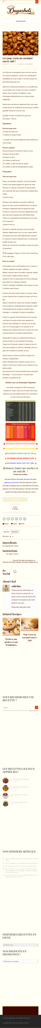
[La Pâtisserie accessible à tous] (20, 14)
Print (22, 524)
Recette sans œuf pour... (19, 787)
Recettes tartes (16, 492)
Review (15, 532)
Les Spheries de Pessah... (19, 779)
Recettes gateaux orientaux (22, 489)
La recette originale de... (19, 802)
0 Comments (29, 64)
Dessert (15, 560)
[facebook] (3, 1)
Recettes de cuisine (29, 492)
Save (15, 524)
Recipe (6, 532)
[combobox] (20, 961)
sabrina (22, 64)
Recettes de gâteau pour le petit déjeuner (17, 486)
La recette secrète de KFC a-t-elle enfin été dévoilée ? (21, 866)
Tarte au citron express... (19, 794)
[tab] (6, 532)
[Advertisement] (17, 677)
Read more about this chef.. (21, 607)
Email (6, 524)
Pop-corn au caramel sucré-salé (29, 637)
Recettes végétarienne (30, 562)
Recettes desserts (23, 479)
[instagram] (5, 1)
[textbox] (20, 961)
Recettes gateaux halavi (28, 482)
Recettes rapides (15, 562)
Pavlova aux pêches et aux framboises (11, 642)
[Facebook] (15, 572)
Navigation (20, 21)
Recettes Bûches (11, 479)
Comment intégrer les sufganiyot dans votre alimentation (21, 863)
